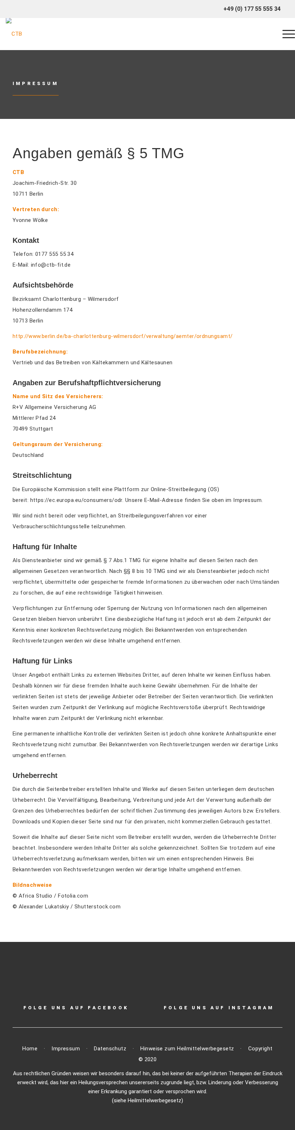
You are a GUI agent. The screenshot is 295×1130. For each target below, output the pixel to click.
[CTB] (14, 34)
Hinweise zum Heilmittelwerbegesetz (188, 1048)
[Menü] (285, 34)
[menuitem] (285, 34)
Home (29, 1048)
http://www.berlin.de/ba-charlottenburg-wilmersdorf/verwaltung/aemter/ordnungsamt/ (122, 336)
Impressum (36, 83)
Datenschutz (110, 1048)
